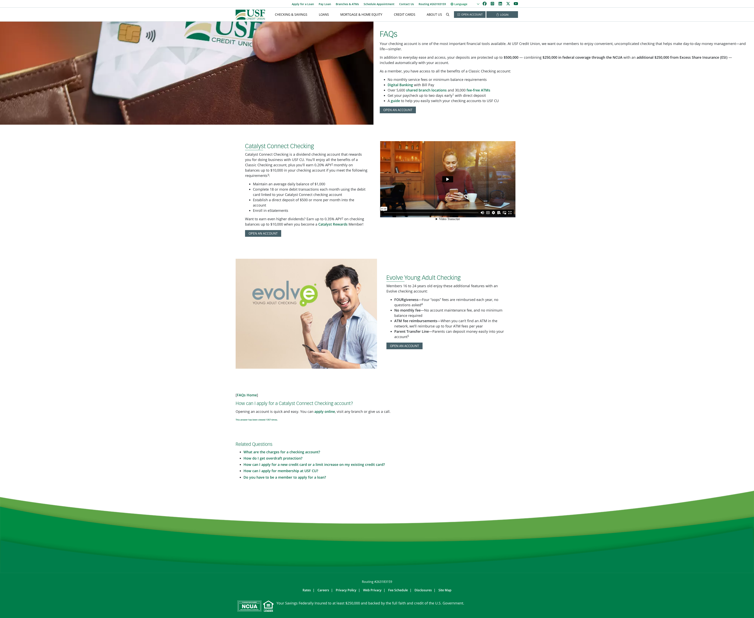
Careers (323, 590)
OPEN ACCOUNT (471, 14)
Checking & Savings (291, 14)
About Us (434, 14)
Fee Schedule (398, 590)
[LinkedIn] (501, 3)
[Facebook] (485, 3)
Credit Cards (404, 14)
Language (460, 4)
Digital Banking (400, 84)
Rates (307, 590)
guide (395, 100)
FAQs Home (247, 395)
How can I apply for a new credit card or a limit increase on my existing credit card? (314, 464)
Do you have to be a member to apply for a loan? (284, 477)
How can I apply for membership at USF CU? (280, 470)
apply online (324, 411)
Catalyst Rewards (333, 224)
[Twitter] (509, 3)
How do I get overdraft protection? (272, 458)
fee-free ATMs (478, 90)
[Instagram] (493, 3)
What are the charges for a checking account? (281, 452)
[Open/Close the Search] (448, 14)
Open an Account (397, 110)
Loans (324, 14)
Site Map (444, 590)
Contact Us (406, 4)
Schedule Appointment (379, 4)
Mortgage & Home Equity (361, 14)
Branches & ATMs (347, 4)
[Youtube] (515, 3)
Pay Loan (325, 4)
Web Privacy (372, 590)
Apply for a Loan (303, 4)
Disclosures (423, 590)
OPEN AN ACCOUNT (263, 233)
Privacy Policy (346, 590)
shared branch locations (426, 90)
